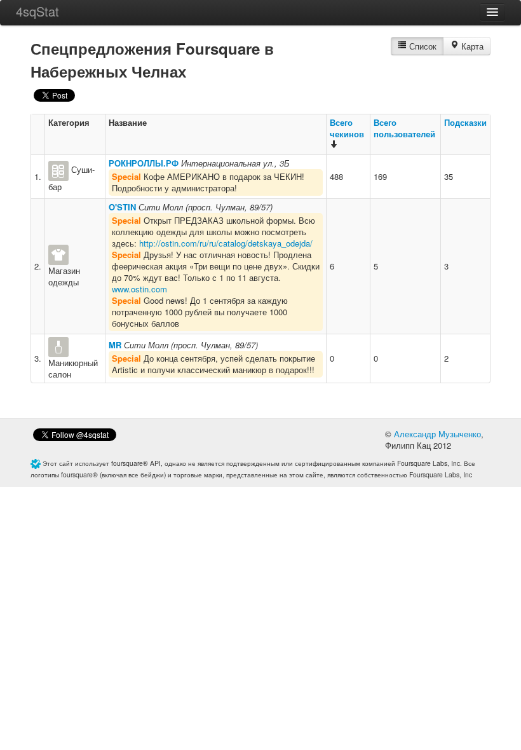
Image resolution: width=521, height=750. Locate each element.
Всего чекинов (347, 128)
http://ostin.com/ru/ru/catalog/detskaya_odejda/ (226, 243)
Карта (471, 46)
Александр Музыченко (437, 434)
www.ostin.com (139, 289)
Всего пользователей (404, 128)
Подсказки (465, 122)
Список (421, 46)
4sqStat (37, 11)
